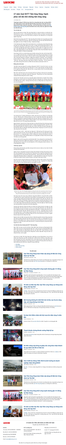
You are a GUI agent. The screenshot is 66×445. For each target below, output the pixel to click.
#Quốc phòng (18, 247)
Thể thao (20, 7)
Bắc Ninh (25, 367)
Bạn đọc (41, 7)
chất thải (56, 306)
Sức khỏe (13, 9)
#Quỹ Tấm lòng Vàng (20, 245)
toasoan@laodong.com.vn (11, 439)
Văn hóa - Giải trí (54, 7)
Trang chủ (6, 7)
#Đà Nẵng (18, 244)
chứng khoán (31, 334)
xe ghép (56, 351)
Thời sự (36, 7)
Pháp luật (31, 7)
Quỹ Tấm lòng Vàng (38, 261)
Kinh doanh (25, 7)
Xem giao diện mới (29, 9)
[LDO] (12, 259)
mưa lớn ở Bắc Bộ (36, 321)
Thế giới (18, 9)
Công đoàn (47, 7)
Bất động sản (6, 9)
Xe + (23, 9)
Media (15, 7)
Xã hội (11, 7)
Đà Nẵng (25, 290)
